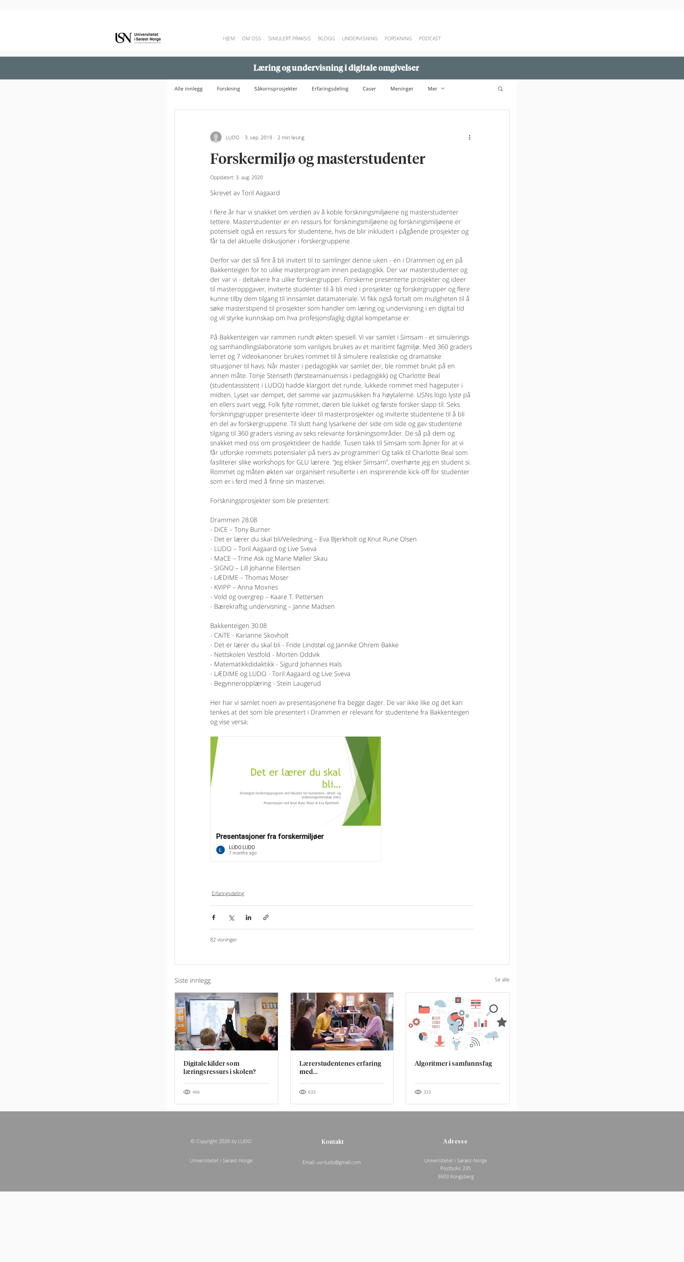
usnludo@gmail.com (339, 1162)
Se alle (502, 979)
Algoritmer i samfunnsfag (453, 1063)
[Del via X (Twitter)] (231, 917)
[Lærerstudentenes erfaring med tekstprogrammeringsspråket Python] (342, 1021)
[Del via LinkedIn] (248, 917)
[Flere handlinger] (469, 137)
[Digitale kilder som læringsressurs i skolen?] (226, 1021)
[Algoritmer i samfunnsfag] (457, 1021)
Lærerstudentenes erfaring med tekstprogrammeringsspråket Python (341, 1067)
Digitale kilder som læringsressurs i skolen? (219, 1067)
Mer (432, 88)
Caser (369, 88)
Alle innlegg (189, 88)
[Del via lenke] (266, 917)
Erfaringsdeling (330, 88)
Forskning (228, 88)
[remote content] (342, 799)
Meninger (402, 88)
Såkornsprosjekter (275, 88)
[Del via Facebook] (213, 917)
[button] (500, 88)
